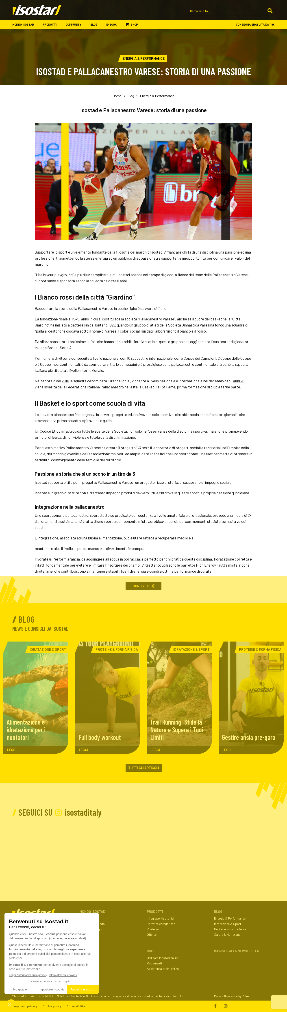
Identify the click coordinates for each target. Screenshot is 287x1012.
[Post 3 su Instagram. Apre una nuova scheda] (102, 847)
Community (73, 24)
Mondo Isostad (23, 24)
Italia (137, 387)
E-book (111, 24)
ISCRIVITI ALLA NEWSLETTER (236, 951)
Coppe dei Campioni (200, 358)
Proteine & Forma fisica (230, 929)
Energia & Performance (157, 96)
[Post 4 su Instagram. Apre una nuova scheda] (143, 847)
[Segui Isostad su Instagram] (226, 1006)
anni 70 (238, 381)
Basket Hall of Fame (158, 387)
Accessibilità (76, 1006)
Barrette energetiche (161, 924)
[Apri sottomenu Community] (85, 24)
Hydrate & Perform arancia (57, 559)
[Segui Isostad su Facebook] (216, 1006)
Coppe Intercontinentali (60, 364)
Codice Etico (50, 431)
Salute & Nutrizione (227, 934)
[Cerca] (270, 11)
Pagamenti (154, 963)
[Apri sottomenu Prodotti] (60, 24)
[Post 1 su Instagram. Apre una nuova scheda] (20, 847)
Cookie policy (52, 1006)
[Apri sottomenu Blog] (101, 24)
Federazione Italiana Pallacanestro (95, 387)
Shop (134, 24)
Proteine (153, 929)
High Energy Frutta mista (216, 565)
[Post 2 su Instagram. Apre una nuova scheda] (61, 847)
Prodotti (50, 24)
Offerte (152, 934)
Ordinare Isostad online (162, 958)
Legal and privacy (24, 1006)
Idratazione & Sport (227, 924)
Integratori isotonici (160, 918)
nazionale (111, 358)
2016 (65, 381)
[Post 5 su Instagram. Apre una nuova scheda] (184, 847)
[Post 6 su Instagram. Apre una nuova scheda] (225, 847)
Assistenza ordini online (163, 968)
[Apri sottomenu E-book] (120, 24)
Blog (93, 24)
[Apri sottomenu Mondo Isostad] (37, 24)
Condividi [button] (141, 586)
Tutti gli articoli (143, 768)
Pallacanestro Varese (95, 308)
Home (117, 96)
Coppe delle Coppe (235, 358)
